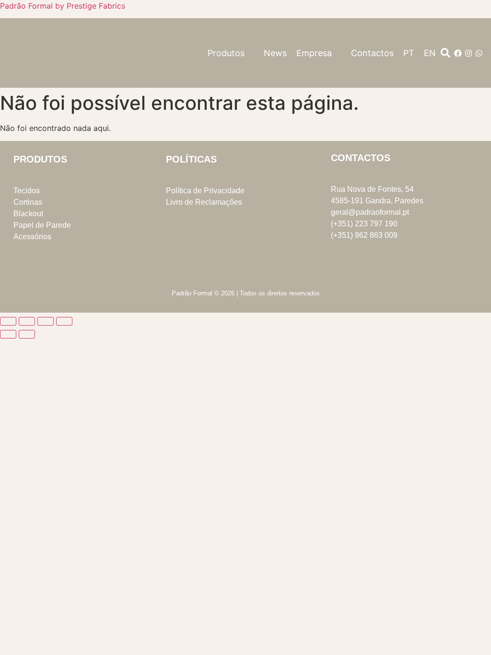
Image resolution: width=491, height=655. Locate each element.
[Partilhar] (45, 321)
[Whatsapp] (479, 53)
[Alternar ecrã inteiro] (27, 321)
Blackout (28, 214)
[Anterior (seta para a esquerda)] (8, 334)
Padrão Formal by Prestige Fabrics (62, 6)
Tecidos (26, 191)
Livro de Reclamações (204, 202)
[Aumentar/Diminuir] (8, 321)
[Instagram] (468, 53)
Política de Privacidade (205, 191)
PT (408, 53)
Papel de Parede (42, 225)
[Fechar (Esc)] (64, 321)
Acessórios (32, 237)
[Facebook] (458, 53)
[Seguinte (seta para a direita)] (27, 334)
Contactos (372, 53)
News (275, 53)
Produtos (226, 53)
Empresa (314, 53)
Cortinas (27, 202)
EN (430, 53)
